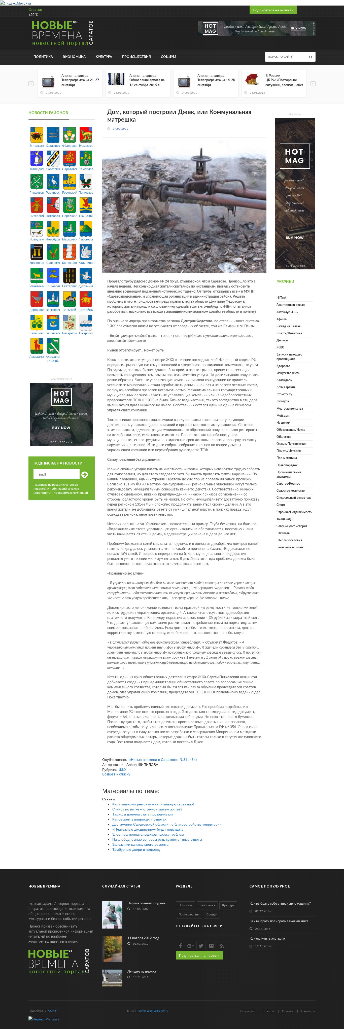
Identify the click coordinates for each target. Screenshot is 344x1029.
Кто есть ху (284, 394)
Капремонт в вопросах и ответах (139, 819)
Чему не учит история (292, 526)
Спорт (281, 504)
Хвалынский (53, 145)
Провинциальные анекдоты (289, 474)
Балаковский (53, 333)
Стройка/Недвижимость (294, 512)
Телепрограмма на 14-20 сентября (216, 83)
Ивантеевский (36, 286)
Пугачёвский (86, 192)
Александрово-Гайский (53, 358)
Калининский (86, 262)
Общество (284, 436)
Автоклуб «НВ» (287, 312)
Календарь (284, 380)
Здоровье (283, 366)
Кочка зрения (286, 387)
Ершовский (53, 286)
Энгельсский (36, 145)
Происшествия (136, 57)
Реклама (288, 1011)
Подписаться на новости (273, 9)
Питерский (36, 216)
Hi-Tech (282, 297)
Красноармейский (69, 262)
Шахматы (283, 533)
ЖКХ (122, 769)
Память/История (289, 450)
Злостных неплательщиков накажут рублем (148, 834)
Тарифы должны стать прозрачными (142, 814)
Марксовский (69, 239)
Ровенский (69, 192)
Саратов (35, 10)
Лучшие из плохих (141, 971)
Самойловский (86, 169)
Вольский (69, 309)
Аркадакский (36, 356)
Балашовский (36, 333)
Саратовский (69, 169)
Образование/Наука (291, 429)
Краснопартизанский (36, 262)
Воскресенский (53, 309)
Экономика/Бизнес (290, 547)
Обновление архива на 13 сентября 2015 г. (147, 83)
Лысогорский (86, 239)
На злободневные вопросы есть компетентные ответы (157, 839)
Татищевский (36, 169)
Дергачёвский (36, 309)
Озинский (86, 216)
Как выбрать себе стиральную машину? (280, 903)
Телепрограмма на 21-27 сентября (80, 83)
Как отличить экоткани (267, 938)
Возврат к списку (116, 774)
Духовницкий (86, 286)
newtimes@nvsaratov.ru (152, 1010)
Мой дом (283, 415)
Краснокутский (53, 262)
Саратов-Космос (288, 483)
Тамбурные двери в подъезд (136, 849)
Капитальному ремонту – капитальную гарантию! (153, 803)
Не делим (283, 422)
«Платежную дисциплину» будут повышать (147, 829)
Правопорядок (287, 465)
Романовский (53, 192)
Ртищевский (36, 192)
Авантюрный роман (291, 304)
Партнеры (308, 1011)
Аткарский (86, 333)
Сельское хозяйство (291, 490)
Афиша (282, 319)
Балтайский (86, 309)
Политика (43, 57)
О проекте (247, 1011)
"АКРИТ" (53, 1010)
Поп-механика (287, 457)
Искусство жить (288, 373)
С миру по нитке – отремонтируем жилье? (147, 808)
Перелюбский (69, 216)
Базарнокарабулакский (69, 333)
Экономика (74, 57)
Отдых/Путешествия (291, 443)
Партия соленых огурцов (146, 903)
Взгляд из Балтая (288, 326)
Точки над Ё (285, 519)
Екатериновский (69, 286)
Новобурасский (53, 239)
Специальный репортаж (294, 497)
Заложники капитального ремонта (140, 844)
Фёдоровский (69, 145)
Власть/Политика (289, 333)
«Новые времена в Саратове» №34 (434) (163, 759)
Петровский (53, 216)
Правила (268, 1011)
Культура (104, 57)
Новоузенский (36, 239)
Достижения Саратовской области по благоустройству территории (167, 824)
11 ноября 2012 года (143, 938)
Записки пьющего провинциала (289, 356)
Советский (53, 169)
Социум (168, 57)
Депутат (282, 340)
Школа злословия (289, 540)
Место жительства (290, 408)
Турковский (86, 145)
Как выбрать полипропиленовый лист (279, 921)
